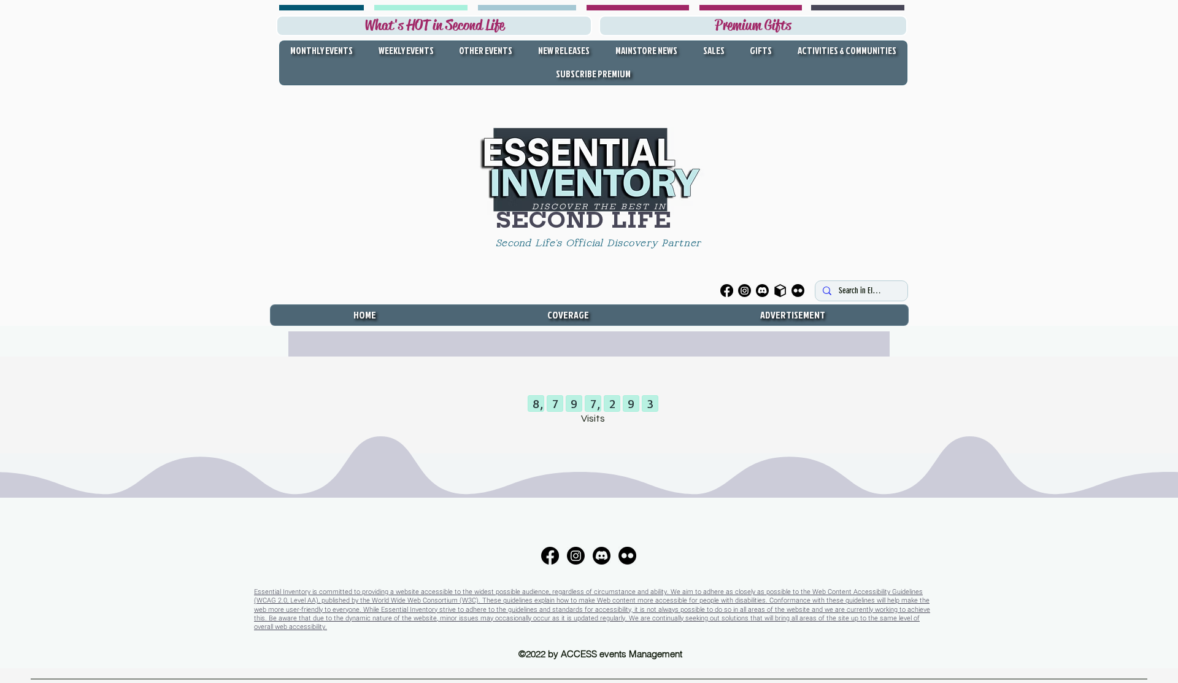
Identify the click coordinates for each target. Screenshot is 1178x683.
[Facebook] (726, 290)
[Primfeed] (780, 290)
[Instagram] (744, 290)
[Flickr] (797, 290)
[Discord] (762, 290)
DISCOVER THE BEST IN (599, 206)
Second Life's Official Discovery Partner (600, 244)
